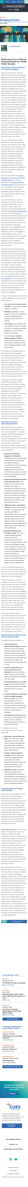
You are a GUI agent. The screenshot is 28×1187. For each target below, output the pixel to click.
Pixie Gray (7, 1000)
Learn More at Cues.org (11, 1125)
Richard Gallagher (9, 1015)
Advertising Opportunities (13, 1149)
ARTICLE (14, 981)
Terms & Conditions (13, 1167)
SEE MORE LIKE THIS (12, 1019)
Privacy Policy (13, 1170)
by (3, 985)
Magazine (21, 1)
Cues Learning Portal (13, 1139)
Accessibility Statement (13, 1174)
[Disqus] (14, 950)
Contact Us (13, 1144)
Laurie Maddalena (9, 985)
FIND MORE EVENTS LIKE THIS (12, 1066)
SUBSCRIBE (12, 1093)
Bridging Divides (15, 46)
